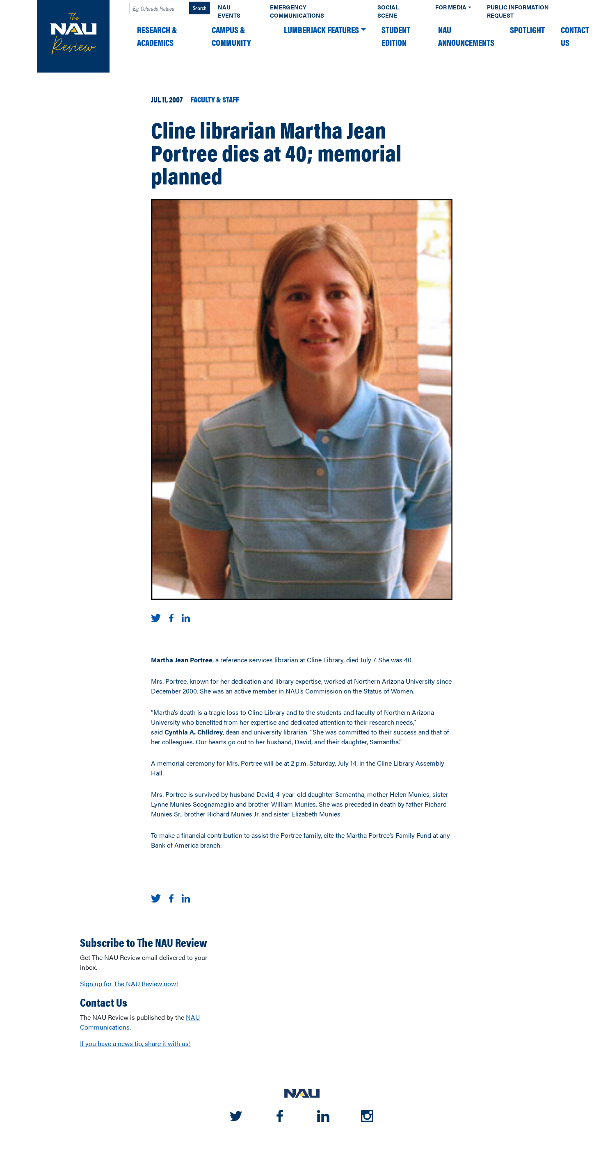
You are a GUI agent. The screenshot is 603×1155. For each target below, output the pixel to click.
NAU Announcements (466, 36)
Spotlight (527, 30)
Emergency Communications (297, 11)
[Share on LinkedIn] (186, 617)
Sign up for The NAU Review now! (129, 983)
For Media (450, 7)
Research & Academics (157, 36)
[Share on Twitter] (156, 617)
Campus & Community (231, 36)
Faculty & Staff (214, 99)
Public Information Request (518, 11)
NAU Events (229, 11)
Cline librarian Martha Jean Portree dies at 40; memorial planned (276, 152)
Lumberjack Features (321, 30)
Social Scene (388, 11)
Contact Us (575, 36)
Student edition (395, 36)
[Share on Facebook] (171, 617)
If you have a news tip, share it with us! (135, 1043)
